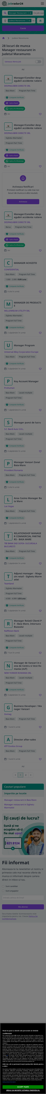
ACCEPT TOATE (23, 1087)
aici (7, 1055)
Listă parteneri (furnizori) (9, 1082)
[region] (23, 1058)
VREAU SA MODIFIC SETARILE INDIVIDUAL (23, 1090)
